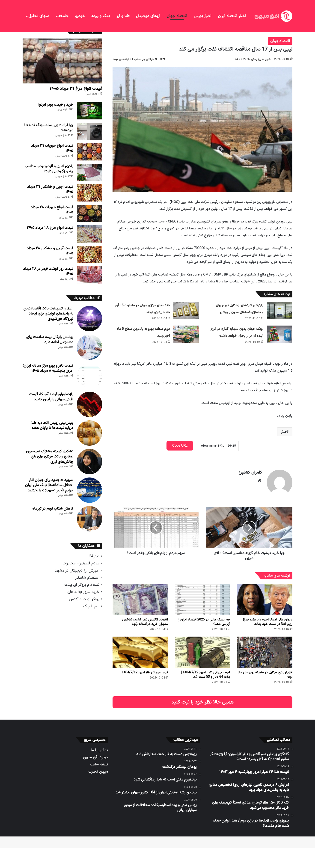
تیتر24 (94, 556)
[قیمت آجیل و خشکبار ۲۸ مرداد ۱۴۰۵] (89, 254)
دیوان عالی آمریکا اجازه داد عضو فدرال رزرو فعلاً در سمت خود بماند (267, 621)
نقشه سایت (99, 764)
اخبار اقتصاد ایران (232, 16)
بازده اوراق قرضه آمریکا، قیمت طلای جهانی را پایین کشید (51, 396)
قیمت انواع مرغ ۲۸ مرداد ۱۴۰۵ (50, 228)
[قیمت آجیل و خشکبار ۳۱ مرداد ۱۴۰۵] (89, 193)
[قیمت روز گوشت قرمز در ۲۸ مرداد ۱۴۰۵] (89, 275)
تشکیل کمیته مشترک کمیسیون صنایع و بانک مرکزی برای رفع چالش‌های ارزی (49, 457)
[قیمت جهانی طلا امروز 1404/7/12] (140, 652)
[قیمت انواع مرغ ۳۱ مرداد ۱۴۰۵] (62, 61)
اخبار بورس (202, 16)
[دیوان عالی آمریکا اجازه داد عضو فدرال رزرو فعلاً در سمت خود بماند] (264, 599)
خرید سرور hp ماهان (83, 592)
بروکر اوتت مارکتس (84, 599)
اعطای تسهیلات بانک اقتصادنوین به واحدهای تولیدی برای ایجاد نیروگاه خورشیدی (48, 314)
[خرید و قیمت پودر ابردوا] (89, 110)
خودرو (80, 16)
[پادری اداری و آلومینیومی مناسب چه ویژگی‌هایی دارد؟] (89, 172)
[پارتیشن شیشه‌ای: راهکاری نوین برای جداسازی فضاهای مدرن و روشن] (279, 310)
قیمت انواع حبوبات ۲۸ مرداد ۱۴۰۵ (52, 210)
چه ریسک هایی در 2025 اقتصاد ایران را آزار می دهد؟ (204, 621)
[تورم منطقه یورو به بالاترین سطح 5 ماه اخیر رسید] (186, 334)
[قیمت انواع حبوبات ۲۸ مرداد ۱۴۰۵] (89, 213)
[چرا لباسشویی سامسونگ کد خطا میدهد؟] (89, 131)
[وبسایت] (259, 480)
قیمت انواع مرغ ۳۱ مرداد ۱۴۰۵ (76, 89)
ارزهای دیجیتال (148, 16)
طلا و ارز (123, 16)
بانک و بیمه (100, 16)
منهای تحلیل (38, 16)
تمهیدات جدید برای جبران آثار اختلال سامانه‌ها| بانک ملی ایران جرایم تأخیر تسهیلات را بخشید (49, 485)
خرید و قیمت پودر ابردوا (55, 104)
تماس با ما (99, 750)
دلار (283, 432)
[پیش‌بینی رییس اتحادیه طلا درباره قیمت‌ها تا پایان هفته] (89, 433)
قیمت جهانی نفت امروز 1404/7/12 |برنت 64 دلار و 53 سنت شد (205, 674)
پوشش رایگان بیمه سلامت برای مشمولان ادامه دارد (49, 339)
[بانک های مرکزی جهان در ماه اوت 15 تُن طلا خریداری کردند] (186, 310)
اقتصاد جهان (177, 16)
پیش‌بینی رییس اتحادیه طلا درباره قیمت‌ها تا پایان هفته (52, 425)
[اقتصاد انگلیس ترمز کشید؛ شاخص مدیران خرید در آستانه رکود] (140, 599)
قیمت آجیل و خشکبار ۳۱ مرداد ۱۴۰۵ (50, 189)
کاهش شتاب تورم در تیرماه (53, 508)
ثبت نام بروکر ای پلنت (81, 585)
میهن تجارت (98, 771)
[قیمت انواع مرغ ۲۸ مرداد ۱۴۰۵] (89, 234)
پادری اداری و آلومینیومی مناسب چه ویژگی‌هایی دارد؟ (49, 168)
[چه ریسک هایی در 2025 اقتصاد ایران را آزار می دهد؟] (202, 599)
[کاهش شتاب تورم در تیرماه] (89, 518)
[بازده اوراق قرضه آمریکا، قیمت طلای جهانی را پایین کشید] (89, 404)
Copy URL (179, 445)
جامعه (63, 16)
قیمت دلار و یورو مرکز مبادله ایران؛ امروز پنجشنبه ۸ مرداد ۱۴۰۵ (48, 368)
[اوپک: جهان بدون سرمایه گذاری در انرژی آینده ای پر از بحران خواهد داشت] (279, 334)
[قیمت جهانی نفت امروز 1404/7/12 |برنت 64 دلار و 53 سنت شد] (202, 652)
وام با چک (91, 606)
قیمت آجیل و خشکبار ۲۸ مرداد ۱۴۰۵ (50, 251)
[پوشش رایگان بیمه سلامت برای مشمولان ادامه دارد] (89, 347)
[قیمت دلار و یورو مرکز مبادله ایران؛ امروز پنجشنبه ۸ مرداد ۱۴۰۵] (89, 375)
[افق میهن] (273, 16)
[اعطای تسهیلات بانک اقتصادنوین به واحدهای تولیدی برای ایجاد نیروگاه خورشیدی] (89, 318)
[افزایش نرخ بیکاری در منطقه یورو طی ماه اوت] (264, 652)
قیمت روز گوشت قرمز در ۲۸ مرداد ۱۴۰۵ (48, 271)
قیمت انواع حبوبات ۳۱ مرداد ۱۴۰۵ (52, 148)
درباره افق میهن (95, 757)
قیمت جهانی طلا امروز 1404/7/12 (145, 672)
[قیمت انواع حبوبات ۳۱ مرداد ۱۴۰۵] (89, 151)
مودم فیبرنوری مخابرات (80, 563)
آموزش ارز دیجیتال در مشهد (77, 570)
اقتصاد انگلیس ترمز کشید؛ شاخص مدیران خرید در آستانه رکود (145, 621)
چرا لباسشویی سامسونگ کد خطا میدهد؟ (48, 127)
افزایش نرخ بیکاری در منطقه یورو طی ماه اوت (265, 674)
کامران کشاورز (250, 472)
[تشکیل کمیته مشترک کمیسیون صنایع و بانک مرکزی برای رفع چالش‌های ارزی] (89, 461)
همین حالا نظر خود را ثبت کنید (202, 702)
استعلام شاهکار (87, 578)
